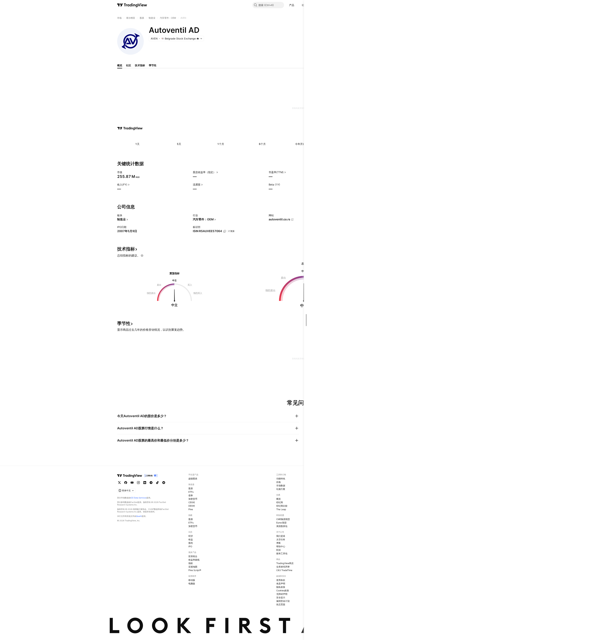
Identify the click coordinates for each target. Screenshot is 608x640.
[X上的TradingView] (119, 482)
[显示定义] (124, 172)
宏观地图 (192, 566)
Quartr (139, 516)
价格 (278, 482)
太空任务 (280, 539)
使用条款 (280, 580)
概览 (278, 498)
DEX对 (191, 505)
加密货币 (192, 498)
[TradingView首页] (132, 5)
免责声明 (280, 583)
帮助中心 (280, 546)
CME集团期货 (283, 519)
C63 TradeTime (284, 570)
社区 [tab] (128, 65)
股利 (190, 543)
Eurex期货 (281, 522)
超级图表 (192, 478)
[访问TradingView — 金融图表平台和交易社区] (130, 128)
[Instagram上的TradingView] (138, 482)
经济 (190, 536)
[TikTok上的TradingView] (157, 482)
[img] (197, 38)
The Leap (281, 509)
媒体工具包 (281, 553)
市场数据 (280, 485)
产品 (291, 5)
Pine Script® (194, 570)
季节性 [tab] (152, 65)
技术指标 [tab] (140, 65)
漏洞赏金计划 (283, 601)
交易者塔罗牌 (283, 566)
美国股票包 (281, 526)
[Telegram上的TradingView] (151, 482)
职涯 (278, 550)
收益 (190, 539)
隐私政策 (280, 587)
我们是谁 (280, 536)
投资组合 (192, 556)
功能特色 (280, 478)
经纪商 (279, 502)
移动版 (191, 580)
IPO (190, 546)
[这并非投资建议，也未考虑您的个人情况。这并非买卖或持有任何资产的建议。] (142, 255)
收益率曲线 (194, 559)
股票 (190, 488)
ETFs (190, 492)
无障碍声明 (281, 594)
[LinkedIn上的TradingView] (144, 482)
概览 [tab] (119, 65)
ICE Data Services (138, 498)
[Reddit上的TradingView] (164, 482)
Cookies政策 (282, 590)
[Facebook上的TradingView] (126, 482)
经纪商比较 (281, 505)
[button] (296, 5)
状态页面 (280, 604)
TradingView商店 (285, 563)
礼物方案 (280, 489)
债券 (190, 495)
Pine (190, 509)
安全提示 (280, 597)
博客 (278, 543)
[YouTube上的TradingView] (132, 482)
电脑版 (191, 583)
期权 (190, 563)
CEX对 (191, 502)
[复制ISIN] (224, 231)
